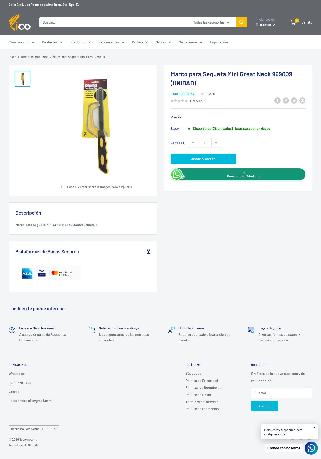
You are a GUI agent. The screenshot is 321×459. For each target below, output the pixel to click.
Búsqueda (193, 373)
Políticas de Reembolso (203, 387)
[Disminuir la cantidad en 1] (193, 142)
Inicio (12, 57)
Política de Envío (198, 394)
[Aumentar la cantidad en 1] (216, 142)
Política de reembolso (202, 408)
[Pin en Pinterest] (286, 100)
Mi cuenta (264, 24)
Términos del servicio (202, 401)
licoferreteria (183, 94)
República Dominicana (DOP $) (30, 429)
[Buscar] (241, 22)
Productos (50, 42)
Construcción (19, 42)
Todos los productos (34, 57)
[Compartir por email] (302, 100)
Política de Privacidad (202, 380)
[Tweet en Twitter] (294, 100)
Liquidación (219, 42)
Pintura (137, 42)
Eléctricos (78, 42)
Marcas (160, 42)
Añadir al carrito (203, 159)
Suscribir (265, 406)
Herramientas (108, 42)
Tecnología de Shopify (24, 445)
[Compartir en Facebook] (277, 100)
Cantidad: (178, 142)
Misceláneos (188, 42)
